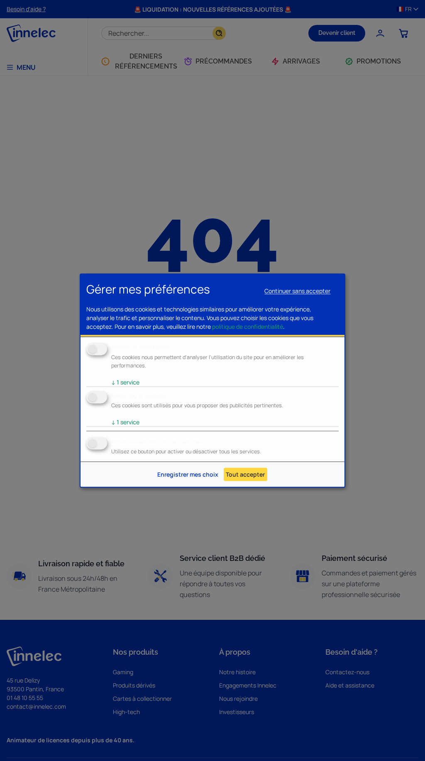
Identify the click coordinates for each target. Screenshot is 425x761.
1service (125, 382)
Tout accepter (245, 474)
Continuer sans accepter (297, 291)
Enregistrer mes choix (187, 474)
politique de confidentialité (247, 326)
